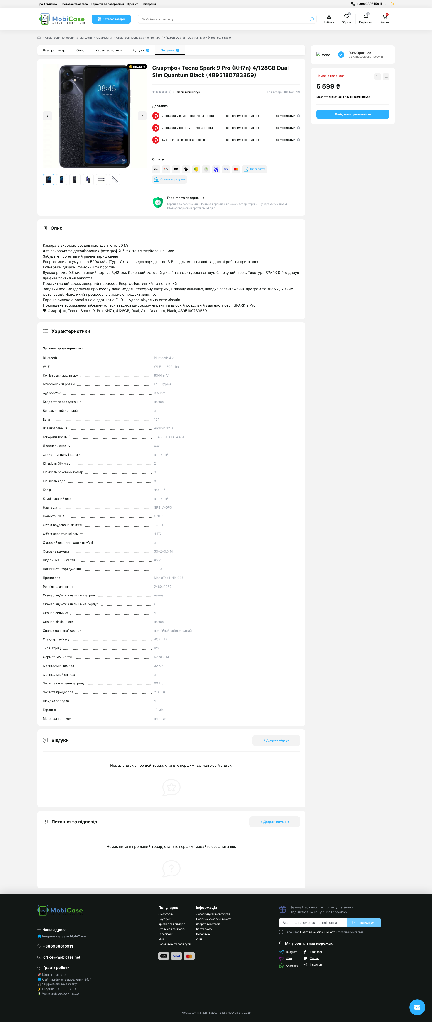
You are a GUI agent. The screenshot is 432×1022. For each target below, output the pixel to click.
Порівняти (366, 19)
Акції (199, 939)
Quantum (157, 310)
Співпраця (149, 4)
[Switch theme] (393, 4)
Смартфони (104, 37)
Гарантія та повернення (107, 4)
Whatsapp (292, 965)
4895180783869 (192, 310)
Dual (135, 310)
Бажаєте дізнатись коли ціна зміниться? (343, 96)
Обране (347, 19)
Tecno (73, 310)
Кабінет (329, 22)
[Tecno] (323, 55)
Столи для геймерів (171, 929)
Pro (100, 310)
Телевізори (165, 934)
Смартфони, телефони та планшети (68, 37)
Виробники (203, 934)
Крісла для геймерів (171, 924)
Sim (144, 310)
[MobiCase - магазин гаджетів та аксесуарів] (95, 910)
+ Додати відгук (276, 740)
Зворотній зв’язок (208, 924)
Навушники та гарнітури (174, 944)
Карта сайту (204, 929)
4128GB (122, 310)
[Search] (312, 19)
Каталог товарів (114, 19)
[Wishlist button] (377, 76)
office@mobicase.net (61, 957)
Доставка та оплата (74, 4)
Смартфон (57, 310)
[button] (142, 115)
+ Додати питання (274, 822)
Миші (161, 939)
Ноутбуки (164, 919)
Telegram (291, 952)
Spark (85, 310)
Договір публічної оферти (213, 914)
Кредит (132, 4)
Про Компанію (47, 4)
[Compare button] (386, 76)
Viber (289, 958)
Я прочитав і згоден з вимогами (324, 932)
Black (171, 310)
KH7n (109, 310)
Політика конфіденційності (213, 919)
